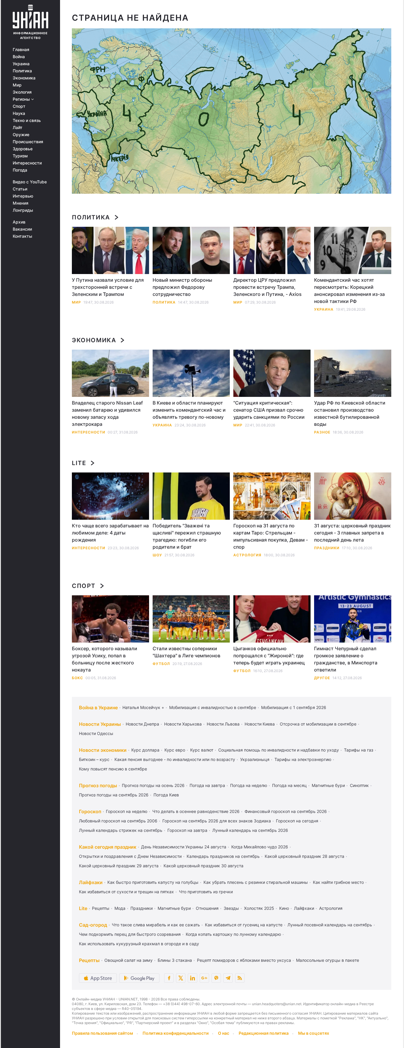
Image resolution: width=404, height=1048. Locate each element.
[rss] (240, 978)
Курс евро (174, 749)
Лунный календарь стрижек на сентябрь (120, 830)
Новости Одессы (96, 733)
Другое (322, 678)
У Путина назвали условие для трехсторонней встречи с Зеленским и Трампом (108, 287)
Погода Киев (166, 794)
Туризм (20, 156)
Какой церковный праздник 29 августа (119, 865)
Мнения (20, 203)
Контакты (22, 236)
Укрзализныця (254, 759)
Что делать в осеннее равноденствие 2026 (196, 811)
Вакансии (22, 229)
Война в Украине (98, 707)
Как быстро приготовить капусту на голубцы (152, 882)
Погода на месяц (289, 785)
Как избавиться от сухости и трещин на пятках (126, 891)
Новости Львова (223, 723)
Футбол (161, 663)
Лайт (17, 127)
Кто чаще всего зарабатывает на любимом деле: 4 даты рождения (110, 533)
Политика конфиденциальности (176, 1033)
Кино (284, 908)
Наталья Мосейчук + (143, 707)
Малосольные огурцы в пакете (327, 960)
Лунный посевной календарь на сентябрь (329, 924)
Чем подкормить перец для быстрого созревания (130, 934)
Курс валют (201, 749)
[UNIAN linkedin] (192, 978)
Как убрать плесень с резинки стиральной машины (255, 882)
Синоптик (359, 785)
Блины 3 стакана (175, 960)
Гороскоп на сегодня (297, 820)
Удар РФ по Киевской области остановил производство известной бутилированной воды (349, 413)
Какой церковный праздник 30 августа (203, 865)
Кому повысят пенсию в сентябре (113, 768)
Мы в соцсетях (313, 1033)
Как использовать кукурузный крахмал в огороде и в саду (139, 943)
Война (19, 56)
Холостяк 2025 (259, 908)
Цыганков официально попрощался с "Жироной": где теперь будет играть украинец (269, 656)
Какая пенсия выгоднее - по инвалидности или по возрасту (174, 759)
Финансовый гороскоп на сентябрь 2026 (286, 811)
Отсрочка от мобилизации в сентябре (318, 723)
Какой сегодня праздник (107, 847)
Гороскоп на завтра (187, 830)
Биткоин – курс (94, 759)
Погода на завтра (207, 785)
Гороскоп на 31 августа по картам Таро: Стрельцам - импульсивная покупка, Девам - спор (270, 536)
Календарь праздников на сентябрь (223, 856)
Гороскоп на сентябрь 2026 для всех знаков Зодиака (216, 820)
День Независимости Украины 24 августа (183, 846)
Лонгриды (23, 210)
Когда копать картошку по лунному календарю (233, 934)
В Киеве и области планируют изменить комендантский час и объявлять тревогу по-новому (189, 410)
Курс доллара (145, 749)
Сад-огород (93, 925)
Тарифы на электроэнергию (302, 759)
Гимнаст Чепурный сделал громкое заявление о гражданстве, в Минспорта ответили (345, 659)
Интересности (27, 163)
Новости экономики (103, 750)
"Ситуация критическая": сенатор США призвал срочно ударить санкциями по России (269, 410)
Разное (322, 432)
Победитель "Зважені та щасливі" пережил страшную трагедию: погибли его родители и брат (187, 536)
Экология (22, 92)
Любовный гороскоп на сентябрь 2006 (118, 820)
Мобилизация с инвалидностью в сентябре (212, 707)
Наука (19, 113)
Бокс (77, 678)
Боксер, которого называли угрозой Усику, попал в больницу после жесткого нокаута (104, 659)
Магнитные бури (328, 785)
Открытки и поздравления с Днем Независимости (130, 856)
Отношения (207, 908)
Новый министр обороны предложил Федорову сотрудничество (182, 287)
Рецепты (100, 908)
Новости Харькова (183, 723)
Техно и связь (27, 120)
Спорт (19, 106)
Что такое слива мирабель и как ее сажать (156, 924)
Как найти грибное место (338, 882)
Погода (20, 170)
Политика (22, 71)
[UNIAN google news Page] (204, 978)
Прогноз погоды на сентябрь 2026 (113, 794)
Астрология (247, 555)
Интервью (23, 196)
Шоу (157, 555)
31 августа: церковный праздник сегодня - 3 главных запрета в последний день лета (352, 533)
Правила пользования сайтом (102, 1033)
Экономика (24, 78)
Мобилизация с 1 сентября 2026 (293, 707)
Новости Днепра (142, 723)
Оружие (21, 134)
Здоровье (23, 148)
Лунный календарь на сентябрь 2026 (250, 830)
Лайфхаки (91, 882)
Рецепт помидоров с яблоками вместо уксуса (244, 960)
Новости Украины (100, 724)
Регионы (22, 99)
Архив (19, 222)
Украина (21, 63)
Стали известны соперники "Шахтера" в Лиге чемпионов (186, 652)
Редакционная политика (264, 1033)
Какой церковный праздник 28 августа (304, 856)
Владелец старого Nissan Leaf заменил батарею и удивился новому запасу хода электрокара (107, 413)
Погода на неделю (248, 785)
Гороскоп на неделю (126, 811)
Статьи (20, 189)
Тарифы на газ (358, 749)
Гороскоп (90, 811)
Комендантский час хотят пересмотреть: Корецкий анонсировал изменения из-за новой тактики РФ (349, 290)
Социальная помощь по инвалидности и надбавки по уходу (278, 749)
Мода (119, 908)
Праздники (327, 548)
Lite (79, 463)
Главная (21, 49)
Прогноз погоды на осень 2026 (153, 785)
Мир (17, 85)
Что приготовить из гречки (206, 891)
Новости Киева (260, 723)
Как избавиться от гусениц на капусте (243, 924)
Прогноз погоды (98, 785)
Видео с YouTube (30, 182)
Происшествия (28, 141)
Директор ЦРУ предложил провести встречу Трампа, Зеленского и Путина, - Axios (267, 287)
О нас (223, 1033)
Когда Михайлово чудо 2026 (259, 846)
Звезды (231, 908)
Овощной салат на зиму (128, 960)
